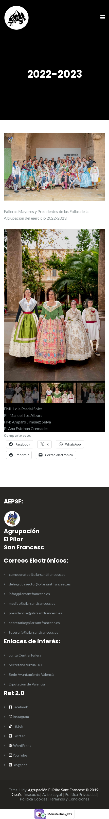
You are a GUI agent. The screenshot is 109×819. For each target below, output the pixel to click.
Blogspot (19, 765)
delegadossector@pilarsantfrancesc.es (40, 584)
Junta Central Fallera (25, 655)
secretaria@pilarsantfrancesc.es (34, 622)
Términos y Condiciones (69, 799)
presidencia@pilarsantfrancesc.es (35, 613)
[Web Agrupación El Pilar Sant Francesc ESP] (16, 17)
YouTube (19, 755)
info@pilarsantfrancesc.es (29, 594)
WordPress (21, 745)
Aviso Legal (52, 794)
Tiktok (17, 726)
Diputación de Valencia (27, 684)
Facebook (20, 707)
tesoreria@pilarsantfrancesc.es (33, 632)
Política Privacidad (81, 794)
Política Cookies (33, 799)
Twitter (19, 736)
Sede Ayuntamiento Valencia (31, 674)
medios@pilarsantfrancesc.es (32, 603)
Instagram (20, 716)
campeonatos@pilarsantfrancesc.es (37, 574)
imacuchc (32, 794)
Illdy (22, 790)
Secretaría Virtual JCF (26, 665)
